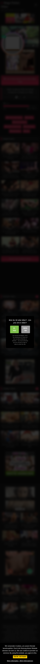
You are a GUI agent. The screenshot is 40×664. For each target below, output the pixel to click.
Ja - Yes (14, 329)
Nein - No (25, 329)
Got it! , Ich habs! (20, 656)
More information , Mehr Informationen (20, 661)
